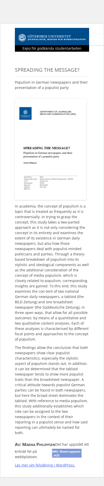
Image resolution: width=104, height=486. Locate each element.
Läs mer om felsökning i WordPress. (45, 465)
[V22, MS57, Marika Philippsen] (50, 198)
